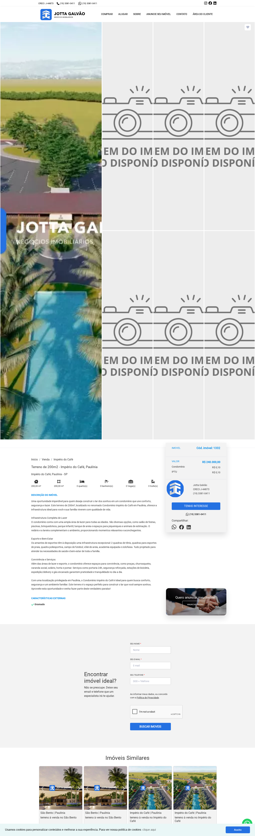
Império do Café (63, 459)
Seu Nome (135, 644)
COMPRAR (107, 14)
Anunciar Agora (195, 604)
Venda (46, 459)
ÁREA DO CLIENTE (203, 14)
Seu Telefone (137, 675)
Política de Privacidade (148, 697)
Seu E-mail (136, 659)
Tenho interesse (196, 506)
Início (34, 459)
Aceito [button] (238, 829)
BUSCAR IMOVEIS (150, 726)
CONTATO (181, 14)
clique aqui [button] (149, 829)
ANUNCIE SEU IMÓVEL (158, 14)
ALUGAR (123, 14)
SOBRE (137, 14)
